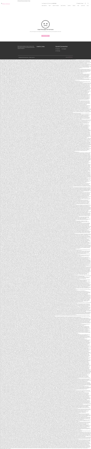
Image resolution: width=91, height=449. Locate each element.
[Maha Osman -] (5, 4)
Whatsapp (58, 50)
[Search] (88, 3)
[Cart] (85, 3)
